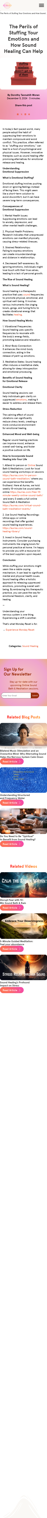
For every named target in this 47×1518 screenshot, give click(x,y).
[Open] (41, 5)
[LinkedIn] (25, 114)
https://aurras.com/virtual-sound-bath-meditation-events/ (22, 506)
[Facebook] (18, 114)
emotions (21, 399)
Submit (35, 695)
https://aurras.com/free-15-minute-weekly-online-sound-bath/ (23, 493)
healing (18, 314)
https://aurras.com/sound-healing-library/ (18, 529)
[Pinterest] (29, 114)
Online (31, 465)
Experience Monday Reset (20, 629)
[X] (22, 114)
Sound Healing (30, 646)
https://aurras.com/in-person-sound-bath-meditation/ (20, 476)
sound (26, 294)
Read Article (10, 761)
